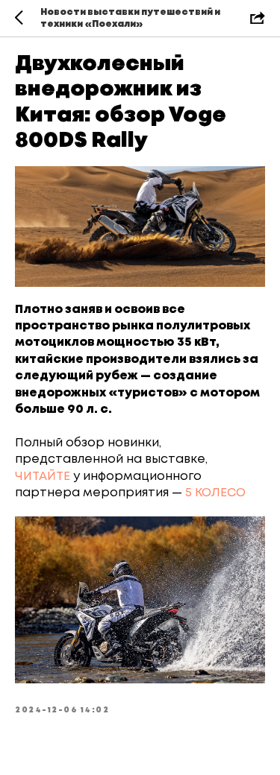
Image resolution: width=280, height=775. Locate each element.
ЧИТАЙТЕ (42, 476)
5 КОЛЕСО (215, 493)
